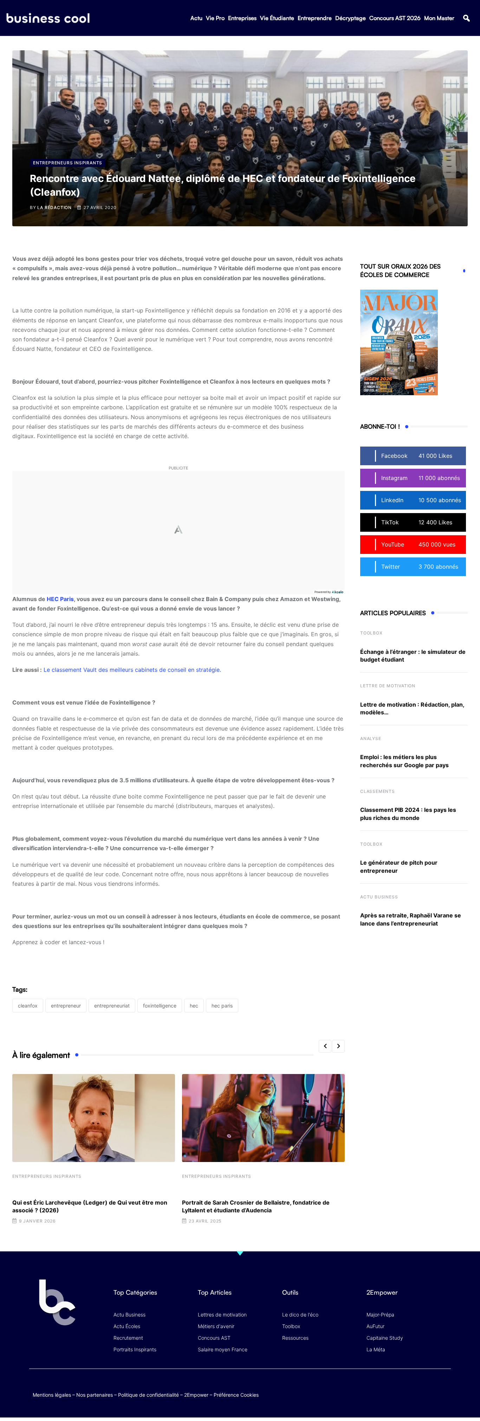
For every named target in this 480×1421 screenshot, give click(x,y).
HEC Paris (60, 598)
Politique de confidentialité (148, 1395)
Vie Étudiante (277, 17)
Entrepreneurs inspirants (47, 1176)
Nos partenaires (94, 1395)
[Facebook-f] (403, 1387)
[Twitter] (389, 1387)
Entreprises (242, 17)
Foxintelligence (159, 1006)
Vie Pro (215, 17)
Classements (377, 791)
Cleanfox (28, 1006)
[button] (466, 18)
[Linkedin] (444, 1392)
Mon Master (439, 17)
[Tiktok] (430, 1387)
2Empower (196, 1395)
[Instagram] (444, 1387)
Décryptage (350, 17)
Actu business (379, 896)
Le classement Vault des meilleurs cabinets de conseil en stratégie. (132, 669)
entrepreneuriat (112, 1006)
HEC (194, 1006)
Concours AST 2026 (395, 17)
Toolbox (371, 633)
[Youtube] (416, 1387)
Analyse (370, 738)
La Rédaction (54, 207)
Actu (196, 17)
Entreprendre (315, 17)
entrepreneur (66, 1006)
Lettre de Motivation (387, 685)
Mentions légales (52, 1395)
